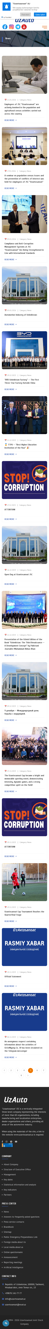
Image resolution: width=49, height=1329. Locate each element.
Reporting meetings (13, 1262)
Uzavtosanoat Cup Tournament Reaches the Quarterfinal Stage (24, 913)
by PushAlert (7, 17)
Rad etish (25, 14)
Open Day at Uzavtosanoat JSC (18, 574)
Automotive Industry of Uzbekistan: (21, 315)
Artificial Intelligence (13, 1267)
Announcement (11, 1257)
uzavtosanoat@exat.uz (15, 1304)
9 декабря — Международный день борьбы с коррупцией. (22, 712)
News (29, 100)
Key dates (8, 1179)
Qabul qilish (40, 14)
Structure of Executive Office (17, 1169)
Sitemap (7, 1232)
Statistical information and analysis (20, 1184)
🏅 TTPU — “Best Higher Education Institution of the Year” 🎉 (21, 446)
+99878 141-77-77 (13, 1293)
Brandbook (9, 1227)
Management (10, 1174)
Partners (8, 1194)
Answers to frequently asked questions (21, 1216)
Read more (10, 120)
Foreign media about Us (15, 1242)
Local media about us (13, 1247)
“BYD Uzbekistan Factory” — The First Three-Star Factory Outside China (22, 381)
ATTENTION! (10, 509)
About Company (11, 1164)
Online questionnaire (13, 1252)
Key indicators (10, 1189)
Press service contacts (14, 1221)
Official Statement (13, 976)
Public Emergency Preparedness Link (20, 1237)
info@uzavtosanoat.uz (15, 1298)
